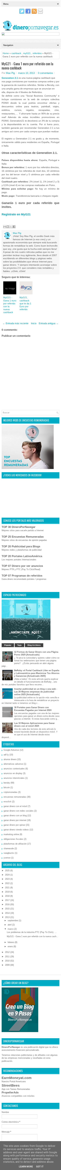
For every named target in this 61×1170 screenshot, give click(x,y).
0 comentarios (45, 73)
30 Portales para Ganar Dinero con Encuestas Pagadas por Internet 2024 (32, 708)
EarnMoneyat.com (17, 1078)
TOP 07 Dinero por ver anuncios (22, 565)
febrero (11, 942)
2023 (7, 879)
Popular (7, 645)
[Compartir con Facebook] (14, 226)
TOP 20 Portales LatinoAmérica (22, 556)
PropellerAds (10, 1092)
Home (6, 53)
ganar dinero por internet (15, 820)
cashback (16, 53)
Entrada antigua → (48, 323)
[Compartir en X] (11, 226)
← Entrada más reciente (15, 323)
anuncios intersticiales (14, 778)
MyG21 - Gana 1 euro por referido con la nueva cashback (27, 66)
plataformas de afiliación (15, 844)
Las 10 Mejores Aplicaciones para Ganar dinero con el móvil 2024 (34, 724)
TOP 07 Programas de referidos (22, 575)
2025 (7, 870)
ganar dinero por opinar (14, 825)
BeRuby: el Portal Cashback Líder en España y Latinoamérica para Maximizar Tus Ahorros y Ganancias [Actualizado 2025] (36, 673)
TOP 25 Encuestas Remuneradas (23, 536)
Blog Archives (34, 645)
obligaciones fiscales (13, 839)
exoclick (7, 801)
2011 (7, 956)
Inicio (33, 323)
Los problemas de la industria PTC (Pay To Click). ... (32, 932)
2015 (7, 908)
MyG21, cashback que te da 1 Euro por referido (25, 303)
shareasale (9, 848)
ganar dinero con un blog (15, 815)
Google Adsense (11, 750)
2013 (7, 917)
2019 (7, 892)
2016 (7, 904)
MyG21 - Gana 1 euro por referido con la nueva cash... (32, 936)
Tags (19, 645)
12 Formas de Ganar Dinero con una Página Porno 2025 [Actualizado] (36, 653)
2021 (7, 887)
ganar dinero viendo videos (16, 829)
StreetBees (11, 1085)
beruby (7, 783)
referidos (37, 53)
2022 (7, 883)
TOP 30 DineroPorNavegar (18, 527)
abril (10, 925)
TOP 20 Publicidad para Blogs (21, 546)
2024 (7, 875)
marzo (11, 929)
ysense (7, 857)
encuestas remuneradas (15, 797)
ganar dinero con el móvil (15, 806)
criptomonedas (10, 792)
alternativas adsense (13, 764)
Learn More (26, 1166)
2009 (7, 965)
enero (11, 946)
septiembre (13, 920)
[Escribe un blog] (7, 226)
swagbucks (9, 853)
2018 (7, 896)
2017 (7, 900)
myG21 (27, 53)
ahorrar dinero (10, 759)
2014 (7, 913)
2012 (7, 952)
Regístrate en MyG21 (16, 214)
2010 (7, 961)
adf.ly (6, 754)
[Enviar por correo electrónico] (4, 226)
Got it (40, 1166)
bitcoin (7, 787)
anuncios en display (13, 773)
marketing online (11, 834)
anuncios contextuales (14, 768)
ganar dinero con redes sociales (19, 811)
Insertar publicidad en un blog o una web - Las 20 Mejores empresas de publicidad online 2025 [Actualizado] (35, 692)
